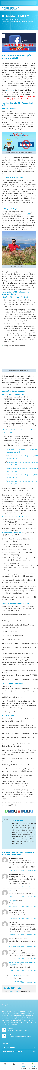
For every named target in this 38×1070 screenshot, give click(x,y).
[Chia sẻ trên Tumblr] (28, 811)
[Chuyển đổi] (34, 1043)
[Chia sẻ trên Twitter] (12, 811)
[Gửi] (34, 3)
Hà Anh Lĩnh (18, 976)
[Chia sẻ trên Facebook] (9, 811)
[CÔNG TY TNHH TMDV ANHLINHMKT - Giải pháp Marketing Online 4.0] (11, 8)
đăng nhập (14, 991)
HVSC (28, 214)
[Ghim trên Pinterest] (19, 811)
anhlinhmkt (10, 90)
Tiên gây (12, 901)
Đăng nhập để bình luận (28, 870)
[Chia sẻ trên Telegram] (31, 811)
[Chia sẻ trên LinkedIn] (25, 811)
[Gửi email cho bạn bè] (15, 811)
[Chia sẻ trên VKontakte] (22, 811)
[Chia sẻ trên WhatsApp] (6, 811)
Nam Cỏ (12, 891)
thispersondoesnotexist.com (11, 533)
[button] (36, 8)
